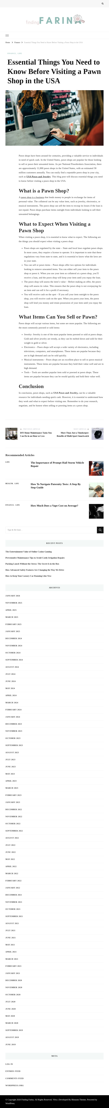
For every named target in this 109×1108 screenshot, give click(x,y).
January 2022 (12, 888)
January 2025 (12, 631)
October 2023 (12, 738)
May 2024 (10, 688)
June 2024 (10, 681)
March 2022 (11, 874)
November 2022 (13, 817)
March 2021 (11, 959)
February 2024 (13, 710)
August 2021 (12, 923)
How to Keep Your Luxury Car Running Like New (28, 576)
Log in (9, 1064)
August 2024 (12, 667)
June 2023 (10, 767)
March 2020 (11, 1023)
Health (9, 483)
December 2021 (13, 895)
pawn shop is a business (32, 197)
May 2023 (10, 774)
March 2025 (11, 617)
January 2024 (12, 717)
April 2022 (11, 866)
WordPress (9, 1103)
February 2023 (13, 795)
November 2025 (13, 603)
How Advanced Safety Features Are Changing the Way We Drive (34, 570)
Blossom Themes (79, 1100)
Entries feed (12, 1071)
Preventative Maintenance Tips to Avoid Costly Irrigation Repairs (35, 558)
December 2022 (13, 810)
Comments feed (14, 1078)
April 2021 (11, 952)
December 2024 (13, 639)
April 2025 (11, 610)
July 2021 (10, 931)
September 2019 (14, 1030)
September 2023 (14, 745)
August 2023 (12, 753)
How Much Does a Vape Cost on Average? (54, 505)
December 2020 (13, 980)
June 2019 (10, 1045)
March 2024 (11, 703)
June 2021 (10, 938)
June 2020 (10, 1009)
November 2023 (13, 731)
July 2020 (10, 1002)
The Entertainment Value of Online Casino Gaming (28, 552)
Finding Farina (27, 1100)
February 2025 (13, 624)
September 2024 (14, 660)
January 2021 (12, 973)
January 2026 (12, 596)
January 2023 (12, 802)
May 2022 (10, 859)
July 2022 (10, 845)
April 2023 (11, 781)
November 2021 (13, 902)
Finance (11, 53)
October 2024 (12, 653)
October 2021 (12, 909)
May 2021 (10, 945)
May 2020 (10, 1016)
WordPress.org (14, 1086)
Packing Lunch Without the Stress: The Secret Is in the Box (32, 564)
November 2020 (13, 987)
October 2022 (12, 824)
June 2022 (10, 852)
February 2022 (13, 881)
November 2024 (13, 646)
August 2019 (12, 1037)
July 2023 (10, 760)
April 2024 (11, 695)
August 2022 (12, 838)
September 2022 (14, 831)
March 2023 (11, 788)
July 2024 (10, 674)
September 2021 (14, 916)
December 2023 (13, 724)
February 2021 (13, 966)
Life (20, 53)
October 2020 (12, 995)
